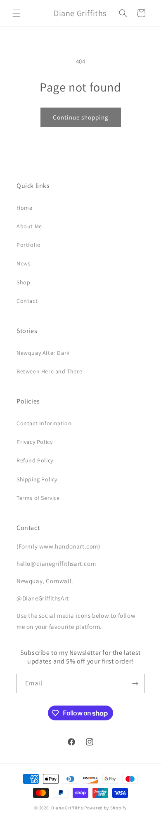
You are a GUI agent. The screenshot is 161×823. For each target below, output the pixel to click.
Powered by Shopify (105, 808)
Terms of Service (38, 498)
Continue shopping (81, 117)
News (24, 263)
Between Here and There (49, 371)
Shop (23, 282)
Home (24, 207)
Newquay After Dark (43, 352)
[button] (16, 13)
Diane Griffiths (67, 808)
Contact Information (44, 423)
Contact (27, 301)
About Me (29, 226)
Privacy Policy (34, 441)
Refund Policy (35, 460)
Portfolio (28, 245)
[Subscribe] (135, 683)
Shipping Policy (37, 479)
